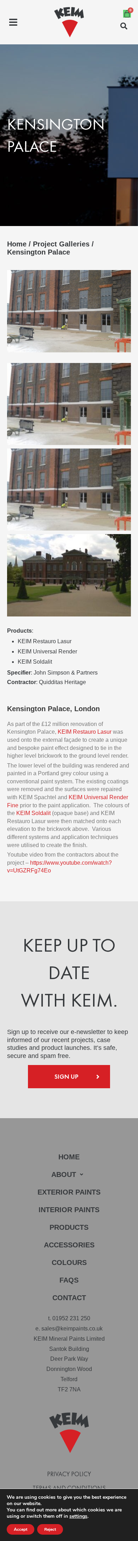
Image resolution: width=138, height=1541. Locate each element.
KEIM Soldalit (33, 813)
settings (78, 1516)
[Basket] (127, 14)
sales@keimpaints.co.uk (72, 1329)
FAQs (69, 1280)
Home (17, 244)
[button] (13, 22)
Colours (69, 1262)
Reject (50, 1529)
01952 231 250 (71, 1318)
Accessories (69, 1245)
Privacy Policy (69, 1474)
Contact (69, 1298)
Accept (20, 1529)
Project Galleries (61, 244)
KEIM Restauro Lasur (84, 732)
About (63, 1174)
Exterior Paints (69, 1192)
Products (69, 1227)
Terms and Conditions (69, 1488)
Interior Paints (69, 1210)
